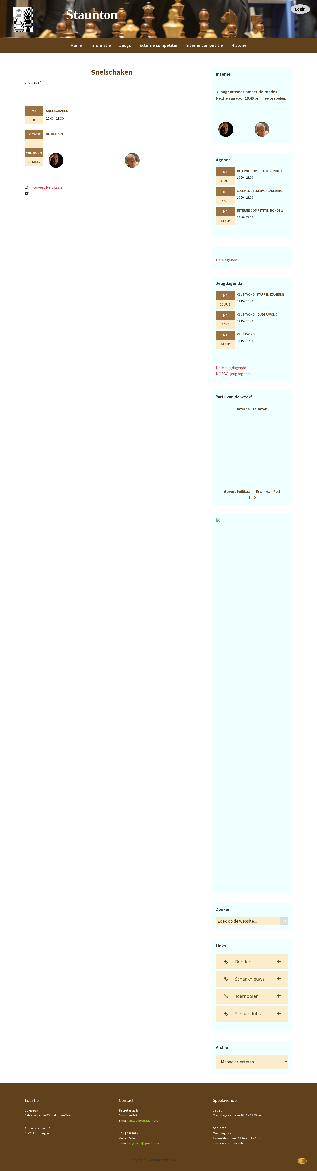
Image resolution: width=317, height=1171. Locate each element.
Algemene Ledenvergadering (259, 191)
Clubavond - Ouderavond (257, 314)
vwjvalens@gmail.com (144, 1143)
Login (300, 9)
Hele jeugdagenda (231, 367)
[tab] (252, 961)
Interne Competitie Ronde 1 (259, 171)
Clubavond (246, 334)
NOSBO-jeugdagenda (234, 373)
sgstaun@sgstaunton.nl (144, 1120)
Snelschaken (57, 110)
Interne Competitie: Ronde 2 (260, 210)
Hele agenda (226, 259)
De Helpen (54, 133)
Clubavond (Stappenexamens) (260, 294)
